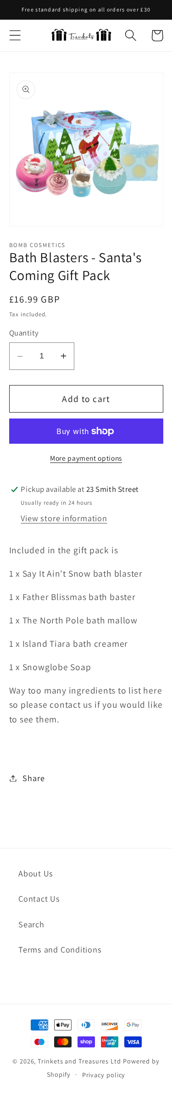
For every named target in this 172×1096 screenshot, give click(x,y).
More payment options (86, 458)
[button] (15, 35)
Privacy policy (104, 1074)
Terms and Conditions (60, 949)
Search (31, 924)
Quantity (24, 333)
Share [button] (33, 777)
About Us (35, 873)
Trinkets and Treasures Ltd (79, 1061)
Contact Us (39, 898)
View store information (64, 517)
